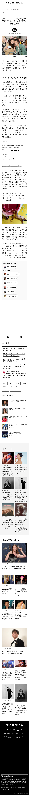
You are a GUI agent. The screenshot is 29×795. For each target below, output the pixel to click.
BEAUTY (13, 733)
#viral (12, 159)
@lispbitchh (4, 141)
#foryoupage (15, 150)
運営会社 (5, 736)
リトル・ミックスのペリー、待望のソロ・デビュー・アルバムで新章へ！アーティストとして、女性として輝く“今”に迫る (7, 523)
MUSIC (23, 733)
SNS (4, 383)
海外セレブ (5, 390)
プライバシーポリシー (20, 736)
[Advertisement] (14, 317)
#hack (3, 159)
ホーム (3, 8)
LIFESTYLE (18, 734)
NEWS (5, 733)
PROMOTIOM (5, 465)
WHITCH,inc (18, 793)
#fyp (3, 152)
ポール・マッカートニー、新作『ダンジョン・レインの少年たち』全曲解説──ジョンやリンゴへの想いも (7, 496)
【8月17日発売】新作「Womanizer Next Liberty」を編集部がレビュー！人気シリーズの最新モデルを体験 (14, 375)
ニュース (8, 8)
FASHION (9, 733)
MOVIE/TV (18, 733)
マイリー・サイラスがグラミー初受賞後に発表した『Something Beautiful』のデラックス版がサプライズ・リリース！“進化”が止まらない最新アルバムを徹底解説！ (21, 525)
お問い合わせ (10, 737)
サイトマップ (17, 737)
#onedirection (6, 157)
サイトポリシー (11, 736)
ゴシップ (17, 383)
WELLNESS (12, 734)
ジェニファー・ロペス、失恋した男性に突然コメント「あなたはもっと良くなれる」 (14, 366)
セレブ (24, 383)
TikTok (10, 383)
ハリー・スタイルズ (9, 98)
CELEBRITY (7, 734)
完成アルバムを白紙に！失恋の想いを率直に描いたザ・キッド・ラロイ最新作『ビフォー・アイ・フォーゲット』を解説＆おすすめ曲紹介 (21, 497)
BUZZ (22, 734)
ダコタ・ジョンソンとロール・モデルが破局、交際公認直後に (14, 355)
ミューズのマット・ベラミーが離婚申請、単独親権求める (14, 360)
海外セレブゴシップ (15, 390)
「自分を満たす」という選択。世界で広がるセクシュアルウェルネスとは (21, 470)
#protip (8, 159)
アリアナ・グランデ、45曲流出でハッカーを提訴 (14, 350)
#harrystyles (5, 154)
